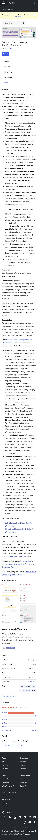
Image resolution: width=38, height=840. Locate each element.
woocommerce (30, 690)
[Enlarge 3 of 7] (15, 606)
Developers (6, 782)
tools (33, 686)
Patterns (23, 769)
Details (6, 61)
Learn (4, 775)
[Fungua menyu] (35, 3)
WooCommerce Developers (16, 556)
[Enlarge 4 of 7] (15, 616)
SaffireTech (9, 48)
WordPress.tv (8, 786)
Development (9, 77)
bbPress (6, 800)
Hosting (5, 765)
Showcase (24, 758)
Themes (23, 762)
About (4, 758)
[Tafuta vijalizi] (23, 23)
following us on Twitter (22, 564)
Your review (6, 730)
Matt (5, 796)
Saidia (6, 82)
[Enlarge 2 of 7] (15, 597)
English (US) (32, 681)
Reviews (7, 67)
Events (22, 779)
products (28, 686)
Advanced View (8, 696)
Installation (8, 72)
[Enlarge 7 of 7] (33, 608)
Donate (24, 782)
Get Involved (25, 775)
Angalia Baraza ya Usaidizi (12, 745)
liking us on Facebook (10, 567)
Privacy (5, 769)
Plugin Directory (7, 9)
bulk (22, 686)
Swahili (9, 812)
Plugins (22, 765)
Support (5, 779)
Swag (23, 786)
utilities (22, 690)
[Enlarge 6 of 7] (33, 597)
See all (33, 730)
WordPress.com (9, 793)
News (4, 762)
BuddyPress (7, 803)
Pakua (5, 54)
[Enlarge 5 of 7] (33, 587)
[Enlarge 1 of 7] (15, 587)
